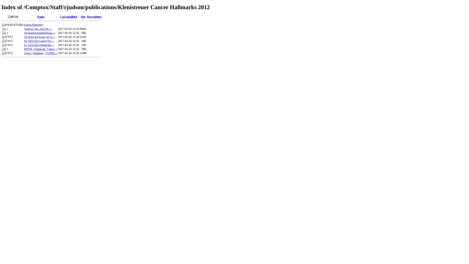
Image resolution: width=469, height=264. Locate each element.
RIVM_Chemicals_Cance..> (40, 49)
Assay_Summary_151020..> (40, 53)
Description (94, 16)
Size (83, 16)
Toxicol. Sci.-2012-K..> (38, 28)
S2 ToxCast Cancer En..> (39, 41)
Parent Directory (33, 24)
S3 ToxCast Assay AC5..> (39, 36)
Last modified (68, 16)
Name (41, 16)
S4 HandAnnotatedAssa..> (39, 32)
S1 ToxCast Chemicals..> (39, 45)
